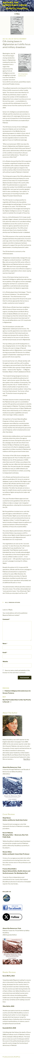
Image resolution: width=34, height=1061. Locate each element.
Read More (26, 759)
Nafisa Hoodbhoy (20, 38)
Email (5, 652)
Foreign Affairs (14, 602)
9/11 (6, 602)
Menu (18, 14)
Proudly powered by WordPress (11, 1057)
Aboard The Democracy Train (15, 3)
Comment (6, 619)
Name (5, 643)
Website (5, 661)
